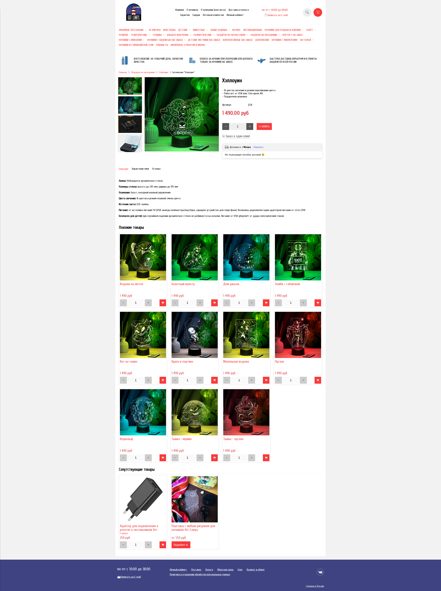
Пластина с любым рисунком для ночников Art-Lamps (193, 528)
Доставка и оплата (238, 9)
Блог (240, 569)
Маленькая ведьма (236, 361)
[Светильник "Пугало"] (298, 335)
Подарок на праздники (143, 72)
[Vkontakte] (320, 572)
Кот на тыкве (128, 361)
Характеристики (140, 168)
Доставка (196, 569)
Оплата (209, 569)
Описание (124, 168)
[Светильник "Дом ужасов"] (246, 257)
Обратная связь (225, 569)
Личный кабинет (235, 15)
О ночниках (192, 9)
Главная (123, 72)
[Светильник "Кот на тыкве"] (143, 335)
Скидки (196, 15)
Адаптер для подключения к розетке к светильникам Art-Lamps (139, 530)
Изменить (259, 147)
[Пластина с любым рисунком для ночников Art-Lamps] (195, 499)
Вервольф (126, 439)
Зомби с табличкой (287, 284)
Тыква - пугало (233, 439)
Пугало (279, 361)
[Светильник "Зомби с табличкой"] (298, 257)
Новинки (179, 9)
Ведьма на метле (131, 284)
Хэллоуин (163, 72)
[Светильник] (182, 114)
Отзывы (156, 168)
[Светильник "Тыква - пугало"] (246, 412)
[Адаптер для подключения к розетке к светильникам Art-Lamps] (143, 499)
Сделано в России (315, 586)
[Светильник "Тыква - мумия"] (195, 412)
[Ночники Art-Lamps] (133, 19)
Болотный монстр (183, 284)
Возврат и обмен (255, 569)
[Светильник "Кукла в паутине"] (195, 335)
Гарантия (185, 15)
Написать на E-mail (276, 15)
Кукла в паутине (182, 361)
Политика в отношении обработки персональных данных (200, 574)
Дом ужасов (231, 284)
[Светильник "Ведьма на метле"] (143, 257)
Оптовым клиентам (213, 15)
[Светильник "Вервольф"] (143, 412)
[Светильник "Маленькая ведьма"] (246, 335)
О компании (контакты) (213, 9)
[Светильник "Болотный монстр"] (195, 257)
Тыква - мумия (182, 439)
